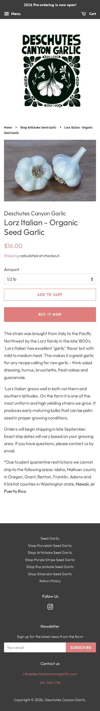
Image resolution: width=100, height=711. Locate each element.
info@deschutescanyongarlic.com (50, 673)
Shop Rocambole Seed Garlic (50, 566)
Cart (92, 13)
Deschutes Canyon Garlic (65, 699)
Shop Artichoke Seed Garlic (38, 127)
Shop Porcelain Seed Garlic (50, 545)
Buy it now (50, 314)
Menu (15, 13)
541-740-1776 (50, 682)
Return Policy (50, 580)
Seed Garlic (50, 538)
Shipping (11, 255)
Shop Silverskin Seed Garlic (50, 573)
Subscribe (80, 647)
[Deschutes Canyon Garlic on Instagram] (50, 607)
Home (8, 127)
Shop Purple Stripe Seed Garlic (50, 559)
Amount (11, 269)
